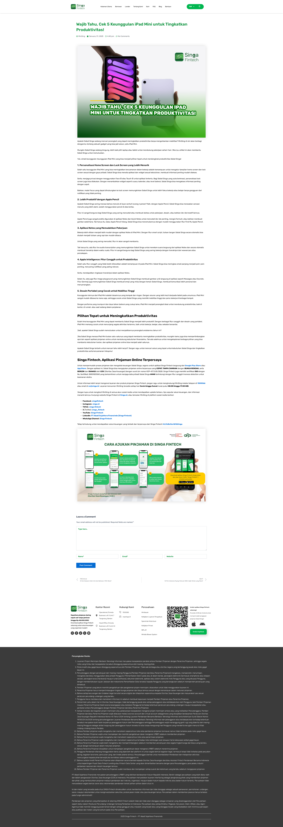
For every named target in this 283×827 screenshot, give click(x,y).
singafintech (97, 401)
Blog (160, 7)
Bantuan (168, 7)
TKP (190, 7)
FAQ (154, 7)
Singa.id (123, 395)
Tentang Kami (138, 7)
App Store (81, 368)
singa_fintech (98, 410)
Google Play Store (193, 365)
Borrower (118, 7)
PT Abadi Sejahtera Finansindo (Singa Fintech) (111, 416)
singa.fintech (95, 407)
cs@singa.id (93, 386)
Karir (147, 7)
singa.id (96, 404)
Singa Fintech (97, 413)
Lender (127, 7)
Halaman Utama (106, 7)
